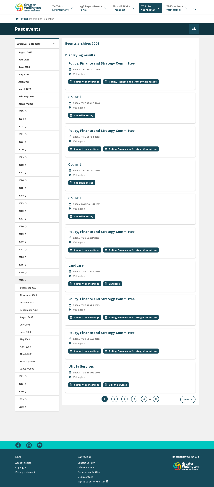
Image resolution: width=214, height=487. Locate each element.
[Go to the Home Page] (186, 466)
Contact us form (86, 462)
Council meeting (84, 115)
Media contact (85, 476)
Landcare (76, 265)
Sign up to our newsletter (93, 481)
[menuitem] (62, 8)
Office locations (86, 467)
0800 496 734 (192, 456)
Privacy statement (25, 472)
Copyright (20, 467)
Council (74, 96)
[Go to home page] (28, 7)
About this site (23, 462)
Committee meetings (86, 81)
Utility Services (81, 366)
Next (188, 399)
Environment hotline (89, 472)
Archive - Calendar (28, 44)
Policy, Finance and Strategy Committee (101, 63)
